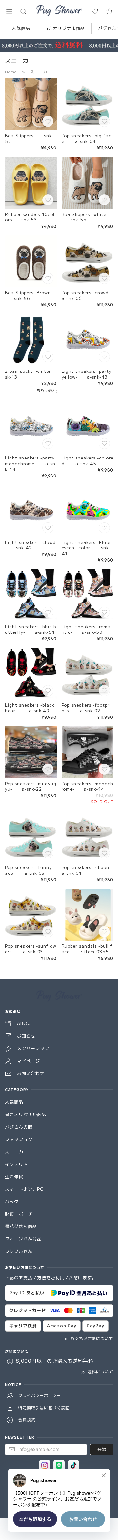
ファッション (18, 1139)
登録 (101, 1449)
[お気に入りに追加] (48, 122)
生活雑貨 (14, 1176)
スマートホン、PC (24, 1189)
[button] (9, 11)
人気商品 (21, 28)
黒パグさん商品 (21, 1226)
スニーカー (16, 1152)
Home (11, 71)
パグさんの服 (18, 1127)
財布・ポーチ (18, 1214)
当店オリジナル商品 (64, 28)
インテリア (16, 1164)
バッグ (12, 1201)
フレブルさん (18, 1251)
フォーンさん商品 (23, 1239)
